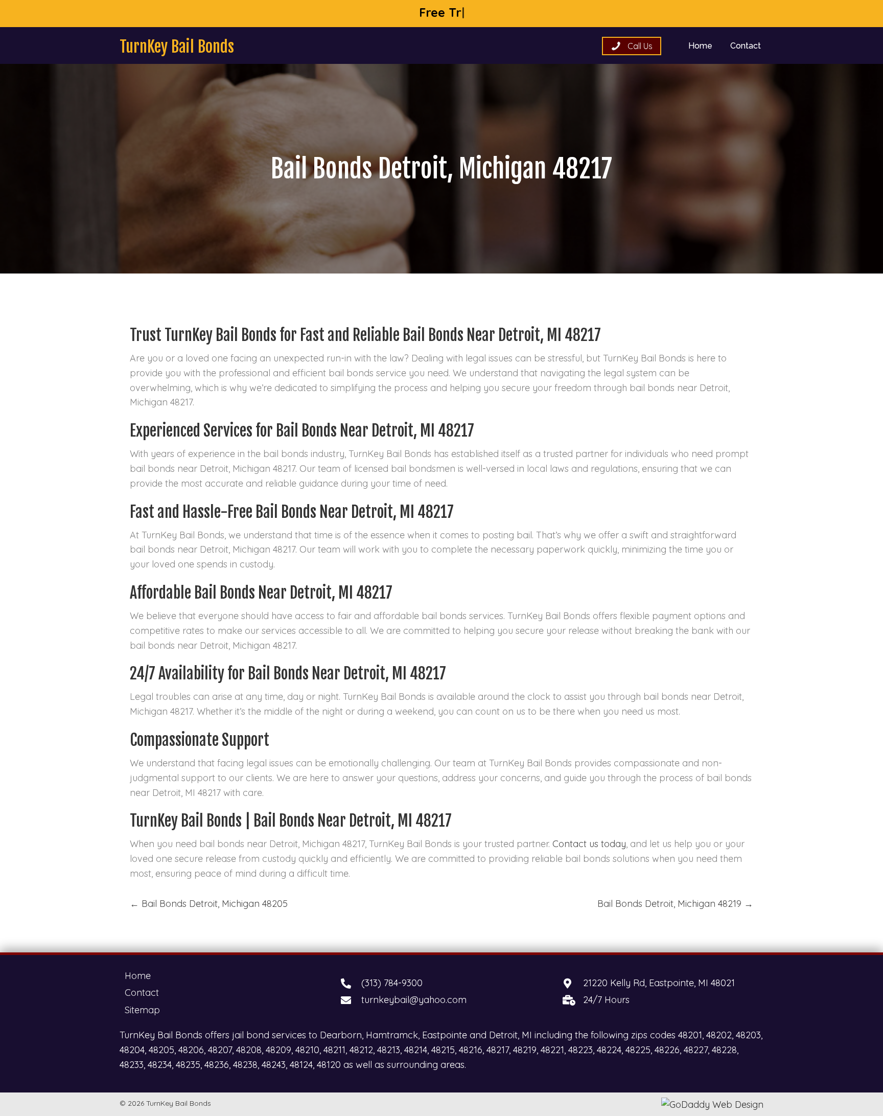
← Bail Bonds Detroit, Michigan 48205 (209, 903)
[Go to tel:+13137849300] (441, 983)
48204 (132, 1050)
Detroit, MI (510, 1035)
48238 (245, 1065)
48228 (724, 1050)
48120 (329, 1065)
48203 (748, 1035)
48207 (220, 1050)
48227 (696, 1050)
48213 (388, 1050)
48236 (216, 1065)
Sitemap (142, 1010)
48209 (278, 1050)
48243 (274, 1065)
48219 (525, 1050)
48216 (470, 1050)
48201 (690, 1035)
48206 (191, 1050)
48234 (160, 1065)
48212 (361, 1050)
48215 (443, 1050)
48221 (552, 1050)
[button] (631, 46)
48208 (249, 1050)
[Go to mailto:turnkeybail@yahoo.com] (441, 1000)
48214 (415, 1050)
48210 (307, 1050)
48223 (580, 1050)
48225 (637, 1050)
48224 (609, 1050)
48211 (334, 1050)
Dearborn (341, 1035)
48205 (161, 1050)
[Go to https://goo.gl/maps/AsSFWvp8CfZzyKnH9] (663, 983)
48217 (497, 1050)
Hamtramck (392, 1035)
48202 (719, 1035)
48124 (301, 1065)
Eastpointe (444, 1035)
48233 (132, 1065)
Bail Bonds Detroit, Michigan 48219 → (675, 903)
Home (138, 976)
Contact (142, 992)
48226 (667, 1050)
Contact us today (589, 844)
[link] (700, 44)
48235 (188, 1065)
